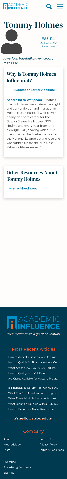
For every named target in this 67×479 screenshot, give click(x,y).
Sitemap (9, 472)
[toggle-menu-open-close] (60, 6)
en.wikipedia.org (25, 188)
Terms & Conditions (51, 450)
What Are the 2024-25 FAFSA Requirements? (36, 367)
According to (24, 100)
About (7, 439)
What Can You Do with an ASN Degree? (33, 393)
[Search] (49, 6)
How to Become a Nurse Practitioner (31, 409)
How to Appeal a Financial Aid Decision (32, 357)
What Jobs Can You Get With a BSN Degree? (36, 404)
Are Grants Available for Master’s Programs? (35, 378)
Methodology (12, 444)
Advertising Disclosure (17, 467)
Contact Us (46, 439)
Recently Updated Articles (34, 418)
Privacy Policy (48, 444)
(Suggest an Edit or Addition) (34, 90)
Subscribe (10, 462)
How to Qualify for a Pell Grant (27, 373)
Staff (7, 450)
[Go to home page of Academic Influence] (16, 6)
